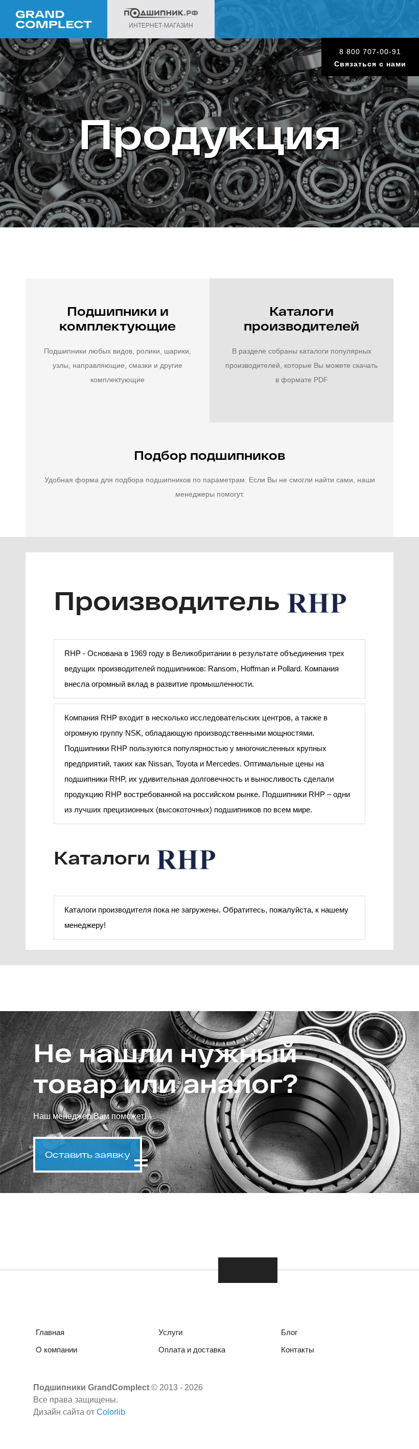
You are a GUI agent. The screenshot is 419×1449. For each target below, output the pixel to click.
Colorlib (111, 1412)
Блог (289, 1332)
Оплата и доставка (191, 1349)
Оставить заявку (87, 1154)
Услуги (170, 1332)
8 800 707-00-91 (370, 52)
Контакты (297, 1349)
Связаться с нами (370, 64)
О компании (56, 1349)
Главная (50, 1332)
